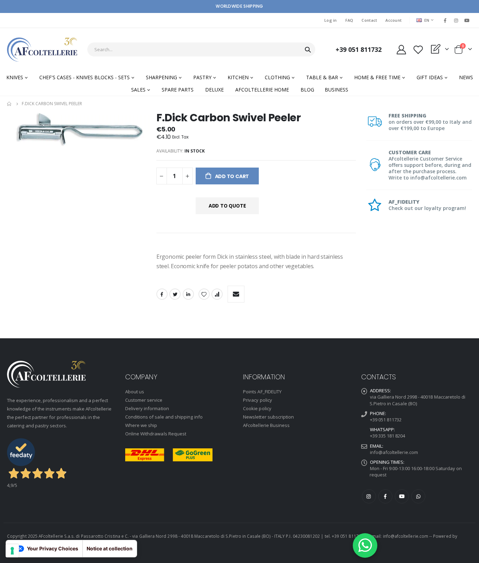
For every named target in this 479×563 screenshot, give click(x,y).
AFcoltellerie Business (266, 425)
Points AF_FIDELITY (262, 391)
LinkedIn (188, 294)
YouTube (402, 496)
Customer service (144, 400)
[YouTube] (467, 20)
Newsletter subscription (268, 417)
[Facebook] (445, 20)
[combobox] (201, 49)
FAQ (349, 20)
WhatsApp (418, 496)
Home (9, 104)
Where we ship (141, 425)
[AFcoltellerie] (42, 50)
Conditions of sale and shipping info (164, 417)
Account (393, 20)
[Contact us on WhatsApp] (365, 545)
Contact (369, 20)
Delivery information (147, 408)
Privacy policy (257, 400)
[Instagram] (456, 20)
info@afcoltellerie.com (394, 452)
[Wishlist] (418, 49)
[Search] (308, 49)
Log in (330, 20)
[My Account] (401, 49)
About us (134, 391)
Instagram (369, 496)
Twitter (175, 294)
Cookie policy (257, 408)
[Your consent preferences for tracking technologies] (12, 550)
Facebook (162, 294)
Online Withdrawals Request (156, 433)
